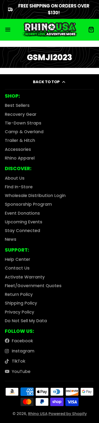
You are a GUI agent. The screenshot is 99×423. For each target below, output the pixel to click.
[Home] (49, 29)
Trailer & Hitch (20, 140)
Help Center (17, 259)
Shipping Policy (21, 303)
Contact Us (17, 268)
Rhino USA (38, 413)
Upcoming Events (23, 222)
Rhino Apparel (20, 158)
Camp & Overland (24, 132)
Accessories (18, 149)
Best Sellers (17, 105)
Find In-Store (19, 187)
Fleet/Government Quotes (33, 286)
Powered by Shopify (68, 413)
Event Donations (22, 213)
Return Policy (19, 294)
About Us (15, 178)
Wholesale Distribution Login (35, 195)
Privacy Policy (19, 312)
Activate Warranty (25, 277)
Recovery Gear (21, 114)
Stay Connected (22, 230)
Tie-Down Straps (23, 123)
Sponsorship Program (28, 204)
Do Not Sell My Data (26, 321)
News (10, 239)
